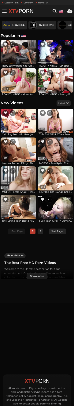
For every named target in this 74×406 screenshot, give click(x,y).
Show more (37, 276)
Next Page (57, 231)
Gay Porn (28, 2)
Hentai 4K (43, 2)
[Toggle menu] (4, 11)
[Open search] (54, 11)
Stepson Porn (12, 2)
